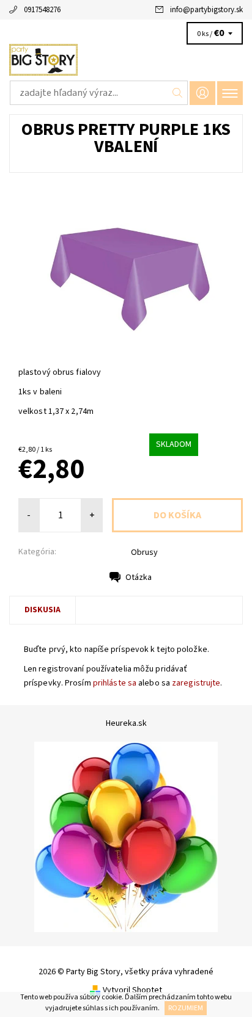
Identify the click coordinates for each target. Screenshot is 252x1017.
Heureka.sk (126, 723)
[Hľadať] (178, 93)
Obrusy (144, 552)
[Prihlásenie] (202, 93)
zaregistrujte (196, 683)
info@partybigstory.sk (206, 9)
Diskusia (42, 610)
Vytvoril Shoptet (132, 990)
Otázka (138, 577)
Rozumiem (185, 1008)
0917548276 (42, 9)
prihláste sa (114, 683)
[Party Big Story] (126, 60)
